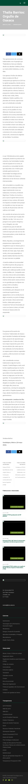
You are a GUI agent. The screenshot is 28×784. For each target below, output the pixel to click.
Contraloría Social (7, 714)
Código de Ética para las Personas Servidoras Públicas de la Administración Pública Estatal (14, 745)
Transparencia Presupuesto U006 (12, 761)
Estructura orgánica (8, 670)
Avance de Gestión (8, 737)
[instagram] (12, 780)
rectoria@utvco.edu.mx (9, 605)
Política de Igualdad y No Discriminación (14, 687)
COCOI (4, 750)
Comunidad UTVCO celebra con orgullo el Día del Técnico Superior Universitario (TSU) (14, 568)
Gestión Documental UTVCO (10, 734)
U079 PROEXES (7, 706)
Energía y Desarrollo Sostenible (11, 631)
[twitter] (6, 780)
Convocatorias (6, 667)
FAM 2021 (5, 711)
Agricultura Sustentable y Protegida (12, 634)
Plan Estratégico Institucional (11, 740)
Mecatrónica (6, 628)
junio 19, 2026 (5, 564)
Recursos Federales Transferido (11, 728)
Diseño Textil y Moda (8, 640)
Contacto (5, 689)
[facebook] (3, 780)
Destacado (20, 506)
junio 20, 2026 (5, 538)
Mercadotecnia (7, 637)
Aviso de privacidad (8, 681)
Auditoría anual (7, 753)
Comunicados (17, 24)
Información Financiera (9, 731)
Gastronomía (6, 621)
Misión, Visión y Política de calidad (12, 653)
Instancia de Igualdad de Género (11, 692)
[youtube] (9, 780)
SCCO (4, 725)
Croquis (5, 678)
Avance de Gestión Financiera (11, 723)
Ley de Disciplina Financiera (10, 717)
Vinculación (6, 672)
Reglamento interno (8, 656)
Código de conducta (8, 664)
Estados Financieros (8, 720)
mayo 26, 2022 (7, 24)
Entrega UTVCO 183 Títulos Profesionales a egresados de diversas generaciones (14, 541)
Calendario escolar (8, 675)
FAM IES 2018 (6, 708)
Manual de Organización (9, 684)
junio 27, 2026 (5, 512)
